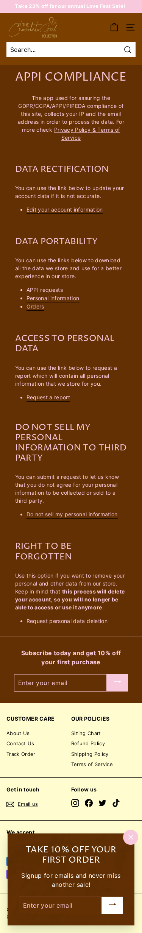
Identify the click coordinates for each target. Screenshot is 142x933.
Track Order (21, 754)
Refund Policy (88, 743)
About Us (18, 733)
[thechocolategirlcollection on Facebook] (89, 803)
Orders (35, 306)
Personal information (53, 298)
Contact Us (20, 743)
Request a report (48, 397)
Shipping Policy (90, 754)
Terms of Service (92, 764)
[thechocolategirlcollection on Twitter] (102, 803)
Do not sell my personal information (72, 514)
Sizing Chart (86, 733)
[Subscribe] (117, 683)
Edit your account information (65, 209)
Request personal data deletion (67, 621)
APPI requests (45, 290)
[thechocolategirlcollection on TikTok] (116, 803)
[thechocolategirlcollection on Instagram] (75, 803)
